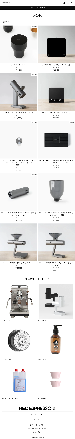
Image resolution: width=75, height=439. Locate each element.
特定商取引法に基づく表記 (38, 428)
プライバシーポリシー (37, 425)
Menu (37, 419)
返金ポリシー (37, 432)
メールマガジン (37, 414)
